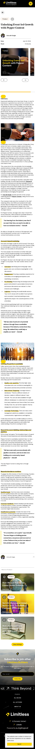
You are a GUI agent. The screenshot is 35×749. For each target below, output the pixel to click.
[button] (31, 4)
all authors (17, 702)
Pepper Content (17, 196)
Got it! (19, 744)
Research (29, 181)
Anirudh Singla (7, 195)
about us (17, 706)
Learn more (10, 740)
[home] (9, 4)
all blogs (17, 698)
